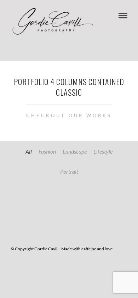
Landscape (75, 151)
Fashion (47, 151)
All (28, 151)
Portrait (69, 171)
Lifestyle (103, 151)
